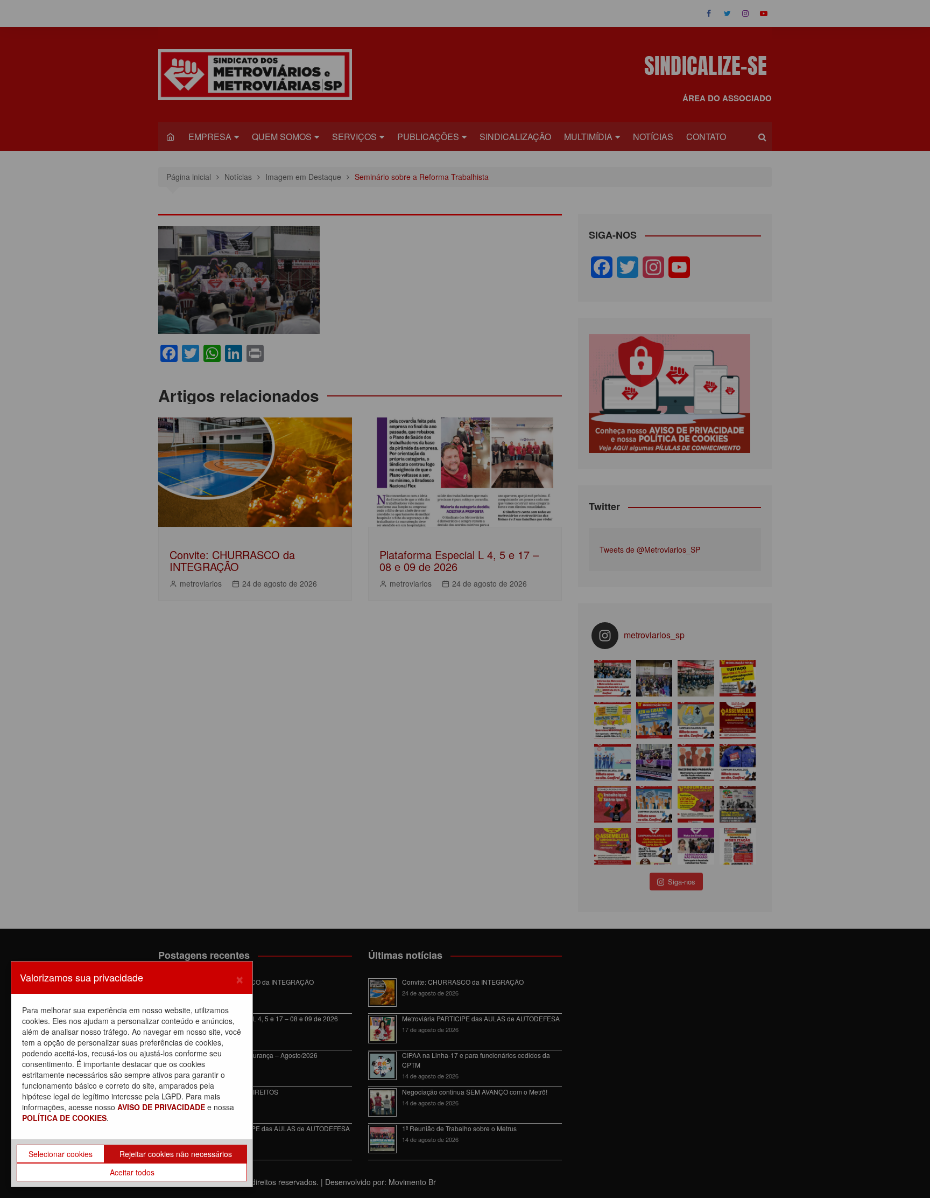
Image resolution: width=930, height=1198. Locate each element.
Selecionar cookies (61, 1153)
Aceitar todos (132, 1172)
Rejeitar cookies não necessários (175, 1153)
